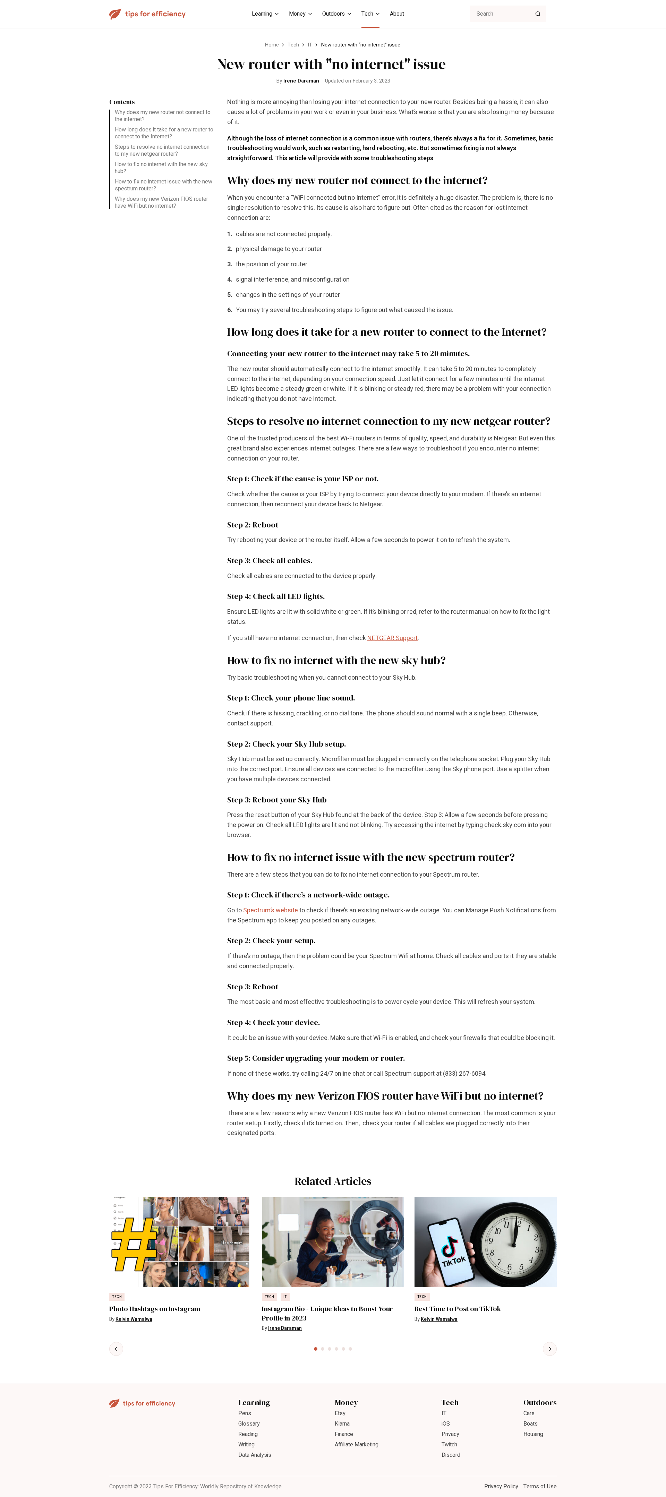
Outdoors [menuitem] (333, 14)
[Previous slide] (116, 1349)
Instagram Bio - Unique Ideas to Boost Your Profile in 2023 (327, 1313)
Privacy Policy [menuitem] (501, 1486)
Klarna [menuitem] (342, 1424)
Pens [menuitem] (244, 1413)
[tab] (315, 1349)
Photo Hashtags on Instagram (154, 1309)
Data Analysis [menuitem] (254, 1455)
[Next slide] (550, 1349)
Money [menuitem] (297, 14)
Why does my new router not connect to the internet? (163, 116)
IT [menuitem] (444, 1413)
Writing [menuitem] (246, 1444)
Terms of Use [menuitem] (540, 1486)
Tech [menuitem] (367, 14)
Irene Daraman (301, 81)
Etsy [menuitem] (340, 1413)
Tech (293, 45)
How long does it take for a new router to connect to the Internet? (164, 133)
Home (272, 45)
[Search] (538, 14)
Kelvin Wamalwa (134, 1319)
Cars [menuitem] (529, 1413)
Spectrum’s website (270, 910)
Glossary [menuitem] (249, 1424)
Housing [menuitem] (533, 1434)
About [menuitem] (397, 14)
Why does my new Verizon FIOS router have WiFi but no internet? (161, 202)
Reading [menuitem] (248, 1434)
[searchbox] (508, 14)
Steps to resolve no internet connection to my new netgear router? (162, 150)
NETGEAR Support (392, 638)
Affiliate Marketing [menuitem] (356, 1444)
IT (310, 45)
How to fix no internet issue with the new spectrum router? (163, 185)
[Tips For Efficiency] (147, 14)
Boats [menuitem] (530, 1424)
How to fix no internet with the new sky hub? (161, 168)
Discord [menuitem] (451, 1455)
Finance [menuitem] (344, 1434)
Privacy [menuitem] (450, 1434)
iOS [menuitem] (446, 1424)
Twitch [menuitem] (449, 1444)
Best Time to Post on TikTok (458, 1309)
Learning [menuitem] (262, 14)
